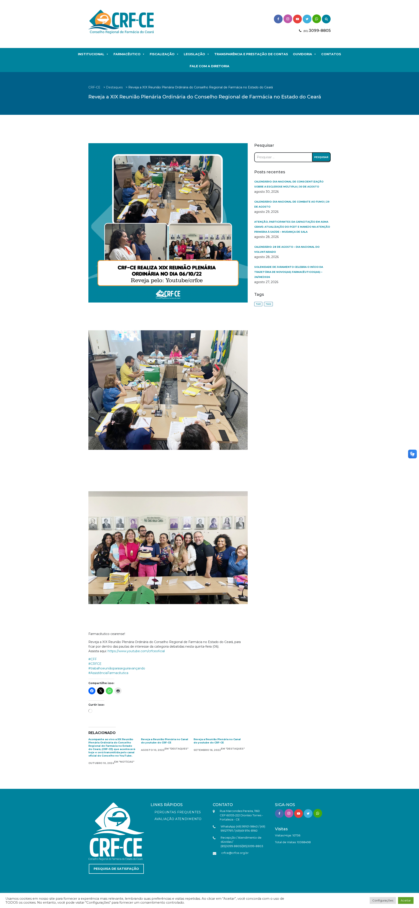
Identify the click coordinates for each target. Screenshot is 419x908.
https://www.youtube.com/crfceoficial (136, 651)
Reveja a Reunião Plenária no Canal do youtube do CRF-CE (164, 741)
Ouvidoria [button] (302, 54)
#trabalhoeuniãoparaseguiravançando (116, 668)
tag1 (258, 304)
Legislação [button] (194, 54)
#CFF (92, 659)
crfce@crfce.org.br (235, 853)
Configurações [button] (382, 900)
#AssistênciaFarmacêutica (108, 673)
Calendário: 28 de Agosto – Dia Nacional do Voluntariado (286, 249)
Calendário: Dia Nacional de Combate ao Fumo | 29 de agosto (292, 204)
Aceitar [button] (406, 900)
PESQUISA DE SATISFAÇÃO (116, 869)
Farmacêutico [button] (127, 54)
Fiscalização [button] (162, 54)
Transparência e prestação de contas (251, 54)
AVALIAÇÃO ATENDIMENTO (178, 819)
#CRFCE (94, 664)
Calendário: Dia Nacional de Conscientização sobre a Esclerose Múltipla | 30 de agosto (288, 184)
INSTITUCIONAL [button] (91, 54)
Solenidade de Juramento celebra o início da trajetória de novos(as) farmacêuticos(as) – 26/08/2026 (288, 272)
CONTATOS (331, 54)
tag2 (268, 304)
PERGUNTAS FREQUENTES (178, 812)
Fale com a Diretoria (209, 66)
